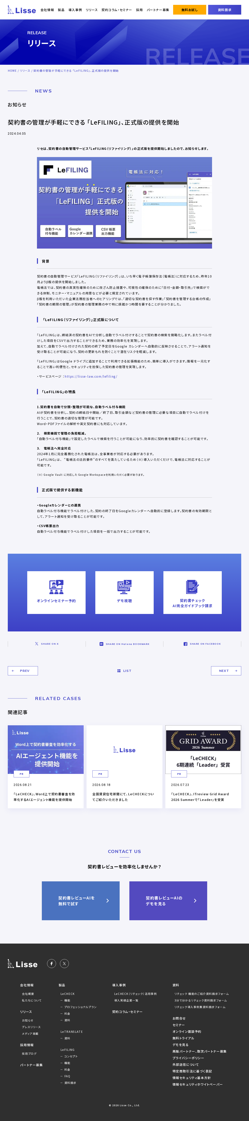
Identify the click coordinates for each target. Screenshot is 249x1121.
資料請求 (224, 9)
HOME (12, 70)
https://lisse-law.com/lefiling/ (91, 376)
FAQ (67, 1076)
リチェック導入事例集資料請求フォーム (200, 1007)
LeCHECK (67, 994)
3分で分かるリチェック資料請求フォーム (200, 1000)
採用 (139, 9)
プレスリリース (31, 1027)
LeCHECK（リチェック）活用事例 (135, 994)
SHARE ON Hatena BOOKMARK (127, 644)
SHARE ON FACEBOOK (205, 643)
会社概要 (28, 994)
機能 (67, 1000)
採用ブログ (29, 1054)
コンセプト (71, 1056)
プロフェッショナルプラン (80, 1007)
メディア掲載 (30, 1033)
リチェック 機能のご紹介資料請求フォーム (201, 994)
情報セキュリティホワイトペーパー (198, 1084)
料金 (67, 1013)
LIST (127, 671)
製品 (61, 9)
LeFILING (67, 1050)
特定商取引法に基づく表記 (192, 1071)
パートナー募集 (158, 9)
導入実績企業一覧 (126, 1000)
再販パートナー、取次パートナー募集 (200, 1051)
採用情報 (27, 1044)
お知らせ (27, 1020)
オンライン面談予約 (187, 1031)
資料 (67, 1020)
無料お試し (189, 9)
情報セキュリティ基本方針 (192, 1077)
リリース (92, 9)
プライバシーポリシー (188, 1058)
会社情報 (47, 9)
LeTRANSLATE (71, 1032)
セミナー (179, 1024)
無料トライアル (184, 1038)
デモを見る (181, 1044)
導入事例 (75, 9)
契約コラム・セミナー (117, 9)
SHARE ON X (50, 643)
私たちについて (32, 1000)
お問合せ (179, 1018)
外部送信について (186, 1064)
